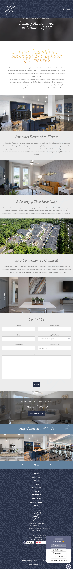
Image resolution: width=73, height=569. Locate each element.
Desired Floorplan (54, 325)
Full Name (18, 325)
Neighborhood (36, 488)
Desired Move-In (54, 344)
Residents (36, 491)
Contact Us (36, 495)
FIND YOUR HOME (36, 413)
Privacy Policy (26, 560)
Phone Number (19, 344)
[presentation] (22, 459)
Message (36, 354)
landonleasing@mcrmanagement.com (36, 528)
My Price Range (54, 335)
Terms (35, 560)
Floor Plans (36, 477)
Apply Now (36, 498)
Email (18, 335)
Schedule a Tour (36, 502)
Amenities (36, 480)
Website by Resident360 (34, 564)
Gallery (36, 484)
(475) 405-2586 (36, 530)
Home (36, 473)
